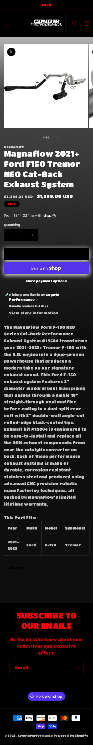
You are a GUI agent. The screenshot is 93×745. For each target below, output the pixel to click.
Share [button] (16, 567)
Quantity (12, 225)
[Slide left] (35, 137)
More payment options (46, 281)
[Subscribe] (77, 668)
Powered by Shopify (71, 735)
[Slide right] (57, 137)
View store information (33, 313)
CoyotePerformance (35, 735)
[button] (6, 23)
